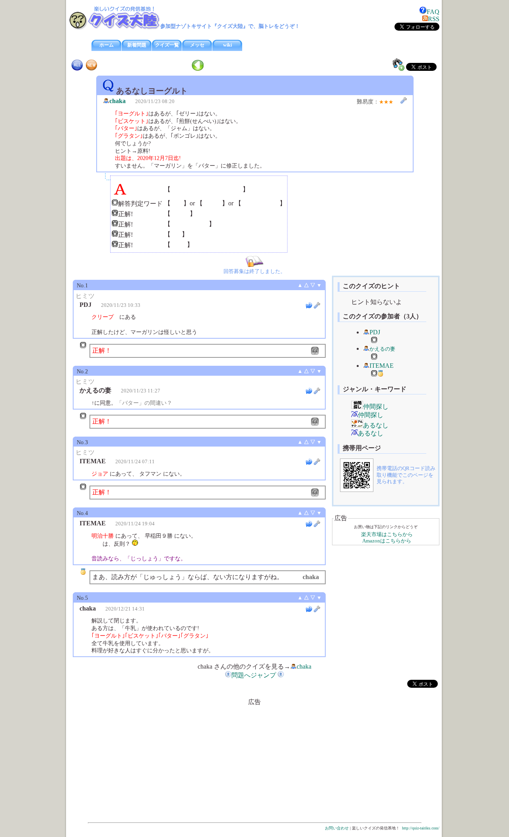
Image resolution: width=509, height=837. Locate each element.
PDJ (374, 332)
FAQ (433, 11)
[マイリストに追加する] (398, 64)
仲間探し (376, 406)
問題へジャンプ (253, 675)
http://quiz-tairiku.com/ (420, 828)
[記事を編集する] (403, 100)
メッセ (197, 45)
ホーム (106, 45)
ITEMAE (381, 365)
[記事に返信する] (309, 305)
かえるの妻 (382, 349)
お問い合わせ (337, 828)
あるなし (376, 425)
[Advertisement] (187, 762)
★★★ (386, 102)
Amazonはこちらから (386, 541)
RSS (433, 19)
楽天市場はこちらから (387, 534)
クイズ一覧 (167, 45)
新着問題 (136, 45)
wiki (227, 45)
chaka (117, 101)
